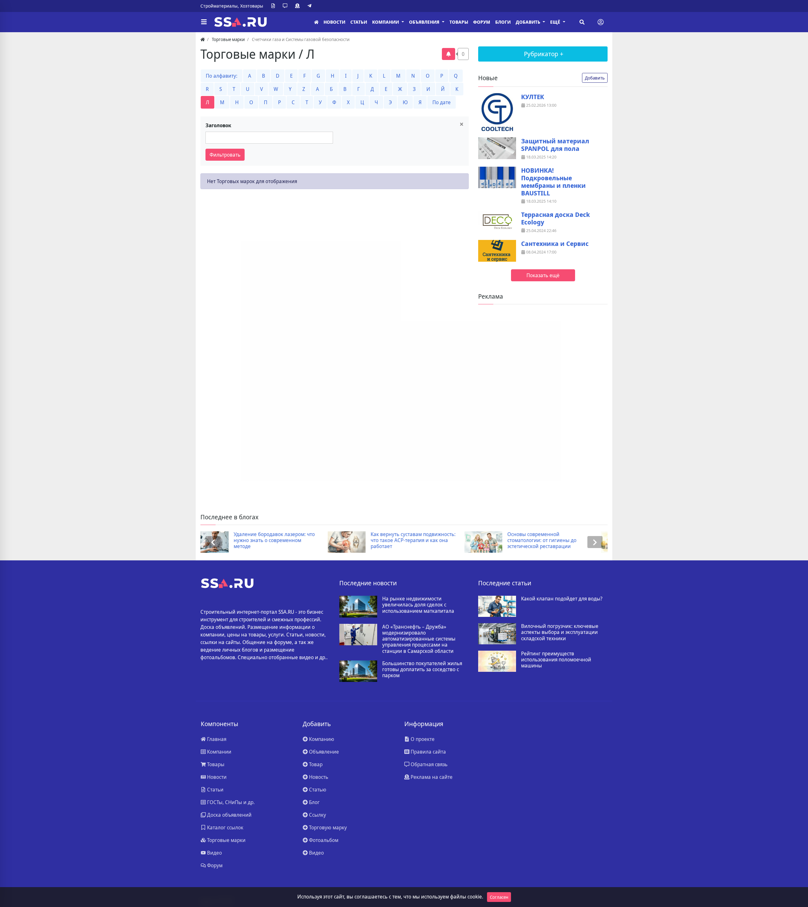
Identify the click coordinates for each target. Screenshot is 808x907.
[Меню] (203, 22)
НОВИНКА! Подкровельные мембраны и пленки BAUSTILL (553, 182)
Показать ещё (543, 275)
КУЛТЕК (532, 97)
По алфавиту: (221, 75)
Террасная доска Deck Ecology (555, 218)
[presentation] (213, 542)
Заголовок (218, 125)
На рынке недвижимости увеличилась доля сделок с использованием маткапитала (418, 605)
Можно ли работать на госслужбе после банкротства (556, 537)
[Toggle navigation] (601, 22)
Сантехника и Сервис (555, 244)
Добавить (595, 78)
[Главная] (316, 22)
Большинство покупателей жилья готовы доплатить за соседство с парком (422, 669)
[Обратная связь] (286, 6)
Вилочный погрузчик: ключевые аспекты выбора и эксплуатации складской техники (559, 632)
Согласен (499, 897)
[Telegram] (310, 6)
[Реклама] (298, 6)
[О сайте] (274, 6)
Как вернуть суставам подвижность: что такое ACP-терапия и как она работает (286, 540)
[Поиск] (582, 22)
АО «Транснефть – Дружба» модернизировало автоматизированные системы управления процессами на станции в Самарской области (418, 639)
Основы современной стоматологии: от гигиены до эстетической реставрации (414, 540)
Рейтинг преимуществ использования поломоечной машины (556, 660)
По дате (441, 102)
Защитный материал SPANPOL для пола (555, 144)
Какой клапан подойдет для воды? (562, 599)
